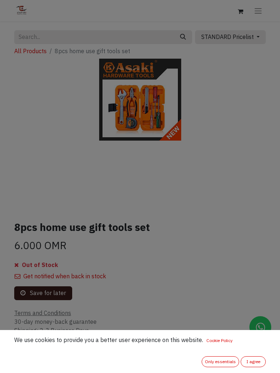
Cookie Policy (219, 340)
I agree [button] (253, 361)
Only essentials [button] (220, 361)
